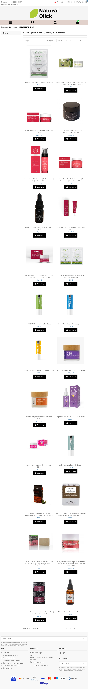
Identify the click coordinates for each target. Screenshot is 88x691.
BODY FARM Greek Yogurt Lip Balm (70, 324)
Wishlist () (82, 2)
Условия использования (12, 660)
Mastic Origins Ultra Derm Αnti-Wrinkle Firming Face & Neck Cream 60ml (70, 514)
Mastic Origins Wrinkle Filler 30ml (71, 612)
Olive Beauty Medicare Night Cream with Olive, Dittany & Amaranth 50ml (71, 83)
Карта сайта (7, 668)
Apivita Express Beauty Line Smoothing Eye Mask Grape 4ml (39, 613)
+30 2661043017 (16, 2)
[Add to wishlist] (37, 79)
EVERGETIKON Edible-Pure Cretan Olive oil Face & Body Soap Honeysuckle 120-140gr (39, 564)
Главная (4, 2)
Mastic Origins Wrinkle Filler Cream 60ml (39, 418)
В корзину (40, 89)
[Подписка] (84, 639)
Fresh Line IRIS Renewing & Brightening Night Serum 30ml (39, 180)
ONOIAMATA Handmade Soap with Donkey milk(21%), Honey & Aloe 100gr (39, 514)
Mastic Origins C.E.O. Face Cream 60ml (71, 370)
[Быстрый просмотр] (40, 79)
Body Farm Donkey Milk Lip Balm (71, 465)
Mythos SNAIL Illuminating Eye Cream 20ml (71, 228)
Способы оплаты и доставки (13, 663)
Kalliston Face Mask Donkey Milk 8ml (39, 82)
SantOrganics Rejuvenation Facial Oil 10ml (39, 228)
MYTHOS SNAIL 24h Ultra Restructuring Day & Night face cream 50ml (39, 276)
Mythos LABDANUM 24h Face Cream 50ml (39, 466)
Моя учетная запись (10, 655)
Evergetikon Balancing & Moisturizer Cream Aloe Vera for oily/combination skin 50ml (71, 564)
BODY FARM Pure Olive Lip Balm (39, 324)
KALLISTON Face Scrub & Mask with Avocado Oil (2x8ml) (71, 276)
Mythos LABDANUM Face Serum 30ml (71, 417)
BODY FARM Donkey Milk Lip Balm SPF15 (39, 370)
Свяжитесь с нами (9, 658)
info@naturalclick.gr (40, 665)
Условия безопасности (11, 666)
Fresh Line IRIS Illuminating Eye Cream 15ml (39, 131)
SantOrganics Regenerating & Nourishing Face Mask (71, 131)
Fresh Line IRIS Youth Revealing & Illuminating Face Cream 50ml (71, 180)
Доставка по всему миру (10, 4)
